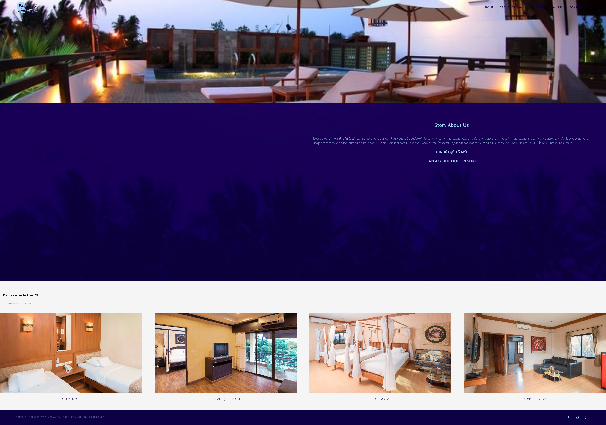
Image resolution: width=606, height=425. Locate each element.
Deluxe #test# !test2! (20, 295)
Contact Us (578, 7)
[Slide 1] (300, 97)
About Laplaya (511, 7)
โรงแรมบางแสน (322, 139)
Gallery (557, 7)
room (28, 304)
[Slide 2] (305, 97)
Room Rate (536, 7)
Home (489, 7)
